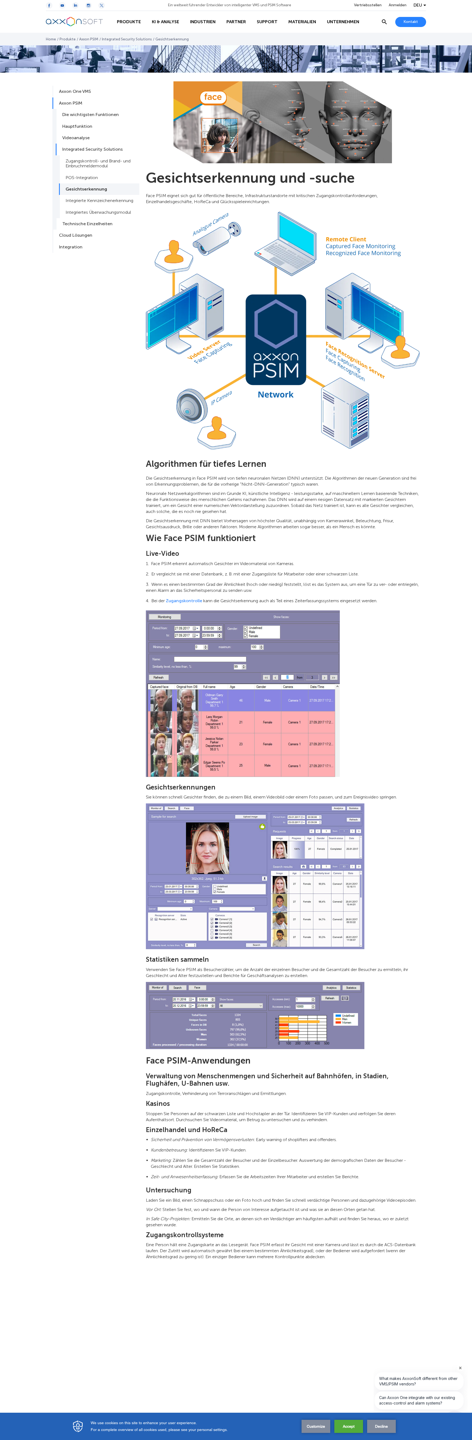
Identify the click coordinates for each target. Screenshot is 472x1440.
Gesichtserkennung (86, 189)
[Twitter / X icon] (101, 5)
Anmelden (397, 5)
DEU (418, 5)
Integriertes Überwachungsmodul (98, 212)
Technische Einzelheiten (87, 223)
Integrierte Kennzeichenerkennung (99, 200)
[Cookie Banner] (236, 1426)
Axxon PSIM (88, 39)
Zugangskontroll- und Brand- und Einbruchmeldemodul (98, 163)
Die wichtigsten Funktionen (90, 114)
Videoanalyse (76, 137)
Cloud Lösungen (75, 235)
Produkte (68, 39)
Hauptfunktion (77, 126)
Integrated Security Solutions (127, 39)
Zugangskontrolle (184, 600)
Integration (70, 247)
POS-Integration (82, 177)
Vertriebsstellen (368, 5)
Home (51, 39)
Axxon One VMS (75, 91)
